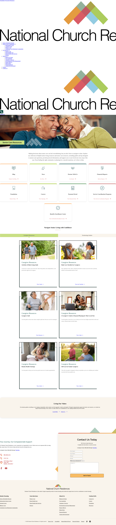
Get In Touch (87, 475)
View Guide (39, 284)
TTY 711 (6, 458)
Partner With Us (8, 62)
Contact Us (5, 68)
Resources (12, 0)
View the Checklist (79, 284)
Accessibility (57, 521)
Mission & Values (9, 57)
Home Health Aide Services (11, 53)
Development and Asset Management (67, 505)
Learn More (55, 411)
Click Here (18, 450)
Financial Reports (9, 64)
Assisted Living (8, 46)
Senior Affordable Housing (8, 43)
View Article (39, 386)
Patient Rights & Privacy (66, 521)
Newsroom (7, 0)
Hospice (7, 55)
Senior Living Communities (9, 44)
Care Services (6, 50)
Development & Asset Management (12, 61)
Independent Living (9, 45)
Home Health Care (9, 52)
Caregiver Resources (29, 235)
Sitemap (82, 521)
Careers (4, 67)
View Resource (39, 335)
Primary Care (8, 51)
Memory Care (8, 47)
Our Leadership (8, 58)
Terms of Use (50, 521)
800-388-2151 (7, 455)
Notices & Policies (75, 521)
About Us (5, 56)
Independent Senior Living (5, 501)
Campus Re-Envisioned (10, 65)
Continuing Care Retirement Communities (14, 49)
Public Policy (8, 63)
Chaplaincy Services (9, 59)
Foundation (2, 0)
